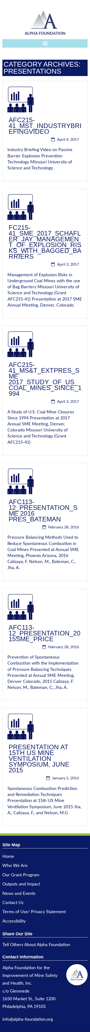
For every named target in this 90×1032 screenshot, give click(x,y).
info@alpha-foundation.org (27, 1019)
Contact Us (13, 903)
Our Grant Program (20, 875)
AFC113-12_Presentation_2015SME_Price (44, 633)
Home (8, 856)
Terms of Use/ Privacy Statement (34, 912)
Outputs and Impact (21, 884)
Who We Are (15, 866)
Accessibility (14, 921)
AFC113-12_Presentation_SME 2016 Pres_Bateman (43, 510)
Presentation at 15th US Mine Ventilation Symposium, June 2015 (39, 759)
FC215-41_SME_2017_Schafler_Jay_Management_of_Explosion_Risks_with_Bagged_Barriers (45, 242)
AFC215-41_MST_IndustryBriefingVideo (45, 125)
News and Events (19, 893)
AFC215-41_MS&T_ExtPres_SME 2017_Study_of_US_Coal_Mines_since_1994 (45, 379)
